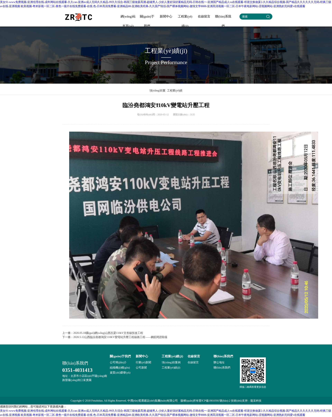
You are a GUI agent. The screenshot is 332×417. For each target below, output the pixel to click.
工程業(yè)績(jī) (185, 18)
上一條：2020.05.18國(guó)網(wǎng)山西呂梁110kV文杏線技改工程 (102, 332)
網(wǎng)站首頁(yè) (128, 18)
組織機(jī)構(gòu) (120, 367)
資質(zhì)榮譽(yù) (120, 372)
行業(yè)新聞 (143, 362)
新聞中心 (166, 16)
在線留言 (204, 16)
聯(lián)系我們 (223, 18)
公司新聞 (141, 367)
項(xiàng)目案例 (157, 93)
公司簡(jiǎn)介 (118, 362)
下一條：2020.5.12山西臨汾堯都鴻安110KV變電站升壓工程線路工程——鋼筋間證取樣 (114, 337)
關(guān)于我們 (147, 18)
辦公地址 (219, 362)
